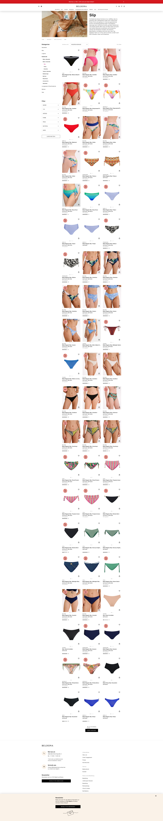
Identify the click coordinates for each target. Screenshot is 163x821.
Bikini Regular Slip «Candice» (90, 378)
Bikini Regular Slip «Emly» (89, 716)
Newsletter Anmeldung (56, 781)
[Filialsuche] (38, 6)
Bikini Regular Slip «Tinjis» (109, 209)
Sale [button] (95, 9)
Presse (84, 760)
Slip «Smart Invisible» (108, 615)
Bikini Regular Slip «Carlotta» (90, 277)
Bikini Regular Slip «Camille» (90, 74)
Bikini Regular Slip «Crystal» (69, 615)
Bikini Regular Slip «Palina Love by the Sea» (71, 378)
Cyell (63, 478)
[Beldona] (81, 6)
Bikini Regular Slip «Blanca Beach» (71, 74)
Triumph (84, 343)
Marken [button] (91, 9)
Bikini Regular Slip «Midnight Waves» (71, 581)
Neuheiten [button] (57, 9)
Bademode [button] (71, 9)
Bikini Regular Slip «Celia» (89, 142)
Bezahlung (85, 783)
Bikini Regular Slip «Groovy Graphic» (92, 547)
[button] (41, 6)
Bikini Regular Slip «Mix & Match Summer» (92, 345)
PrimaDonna (85, 174)
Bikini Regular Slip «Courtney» (70, 446)
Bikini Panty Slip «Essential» (110, 682)
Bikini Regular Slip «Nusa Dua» (70, 209)
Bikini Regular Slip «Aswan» (90, 649)
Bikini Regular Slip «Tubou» (89, 176)
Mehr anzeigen (91, 730)
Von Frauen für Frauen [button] (103, 9)
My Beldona (85, 791)
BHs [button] (62, 9)
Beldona (84, 73)
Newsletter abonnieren (68, 806)
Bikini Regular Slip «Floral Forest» (70, 480)
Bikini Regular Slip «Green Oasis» (111, 581)
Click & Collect (86, 788)
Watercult (105, 106)
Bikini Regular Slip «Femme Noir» (111, 514)
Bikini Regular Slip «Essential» (69, 716)
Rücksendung (86, 786)
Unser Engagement (87, 757)
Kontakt (84, 771)
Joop (63, 73)
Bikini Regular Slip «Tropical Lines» (112, 480)
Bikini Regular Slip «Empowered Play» (92, 108)
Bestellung (85, 778)
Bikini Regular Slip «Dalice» (110, 243)
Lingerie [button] (66, 9)
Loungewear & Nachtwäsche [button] (81, 9)
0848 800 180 (51, 754)
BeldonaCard (86, 769)
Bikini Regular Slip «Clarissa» (110, 412)
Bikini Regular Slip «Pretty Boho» (70, 682)
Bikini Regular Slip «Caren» (89, 311)
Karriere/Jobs (86, 762)
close (156, 796)
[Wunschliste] (121, 6)
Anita (104, 681)
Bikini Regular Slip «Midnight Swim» (112, 345)
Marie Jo (64, 140)
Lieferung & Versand (88, 780)
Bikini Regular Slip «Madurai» (69, 142)
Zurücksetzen (51, 136)
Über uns (85, 755)
